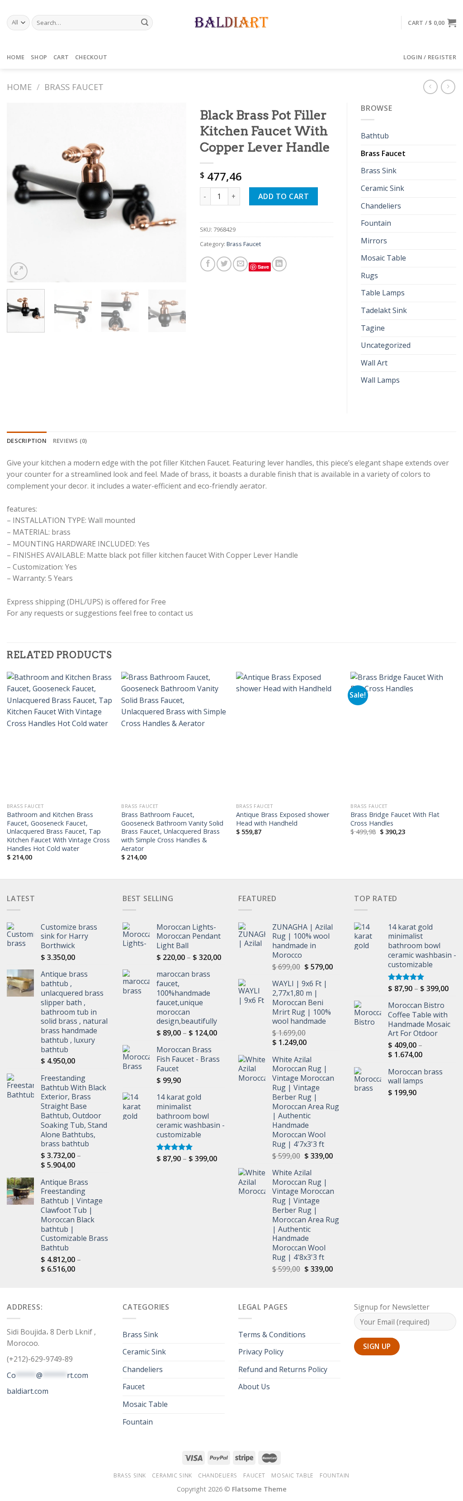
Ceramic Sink (382, 188)
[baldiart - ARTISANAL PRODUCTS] (231, 22)
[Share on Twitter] (224, 263)
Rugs (369, 275)
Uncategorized (386, 345)
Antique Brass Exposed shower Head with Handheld (282, 819)
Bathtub (375, 136)
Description (27, 441)
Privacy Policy (260, 1352)
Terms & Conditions (272, 1335)
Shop (39, 57)
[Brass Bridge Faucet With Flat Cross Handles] (403, 735)
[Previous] (22, 192)
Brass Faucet (74, 86)
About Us (254, 1387)
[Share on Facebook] (207, 263)
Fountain (376, 223)
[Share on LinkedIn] (279, 263)
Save (263, 266)
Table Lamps (383, 293)
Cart (61, 57)
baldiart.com (27, 1391)
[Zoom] (19, 271)
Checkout (91, 57)
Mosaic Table (383, 258)
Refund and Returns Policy (282, 1369)
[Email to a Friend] (240, 263)
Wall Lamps (380, 380)
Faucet (134, 1387)
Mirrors (374, 241)
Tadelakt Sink (384, 310)
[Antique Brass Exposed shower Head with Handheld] (289, 735)
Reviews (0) (70, 441)
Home (15, 57)
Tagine (373, 328)
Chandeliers (381, 206)
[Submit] (144, 22)
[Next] (171, 192)
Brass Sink (379, 171)
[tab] (27, 441)
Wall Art (374, 363)
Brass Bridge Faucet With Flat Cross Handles (394, 819)
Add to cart (283, 196)
